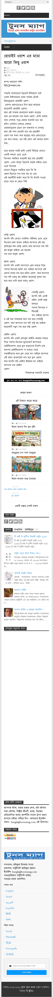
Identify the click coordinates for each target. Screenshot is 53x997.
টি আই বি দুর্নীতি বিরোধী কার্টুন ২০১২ (30, 536)
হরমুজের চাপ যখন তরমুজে (24, 453)
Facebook (19, 8)
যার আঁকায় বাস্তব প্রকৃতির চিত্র (15, 489)
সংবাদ (7, 47)
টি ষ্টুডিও (29, 991)
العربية (9, 902)
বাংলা (8, 919)
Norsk (9, 896)
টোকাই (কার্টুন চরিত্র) (23, 573)
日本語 (10, 954)
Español (10, 908)
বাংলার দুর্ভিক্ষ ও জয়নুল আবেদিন (28, 609)
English (10, 891)
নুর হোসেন (15, 495)
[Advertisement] (22, 681)
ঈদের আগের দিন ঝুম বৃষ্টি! (23, 427)
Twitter (23, 8)
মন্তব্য (8, 68)
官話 (8, 943)
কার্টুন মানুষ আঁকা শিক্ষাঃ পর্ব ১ (27, 553)
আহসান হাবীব (20, 590)
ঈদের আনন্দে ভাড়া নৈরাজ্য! (24, 479)
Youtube (28, 8)
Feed (33, 8)
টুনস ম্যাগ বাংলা (28, 987)
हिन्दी (8, 914)
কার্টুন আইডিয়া (11, 70)
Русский (10, 937)
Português (11, 948)
